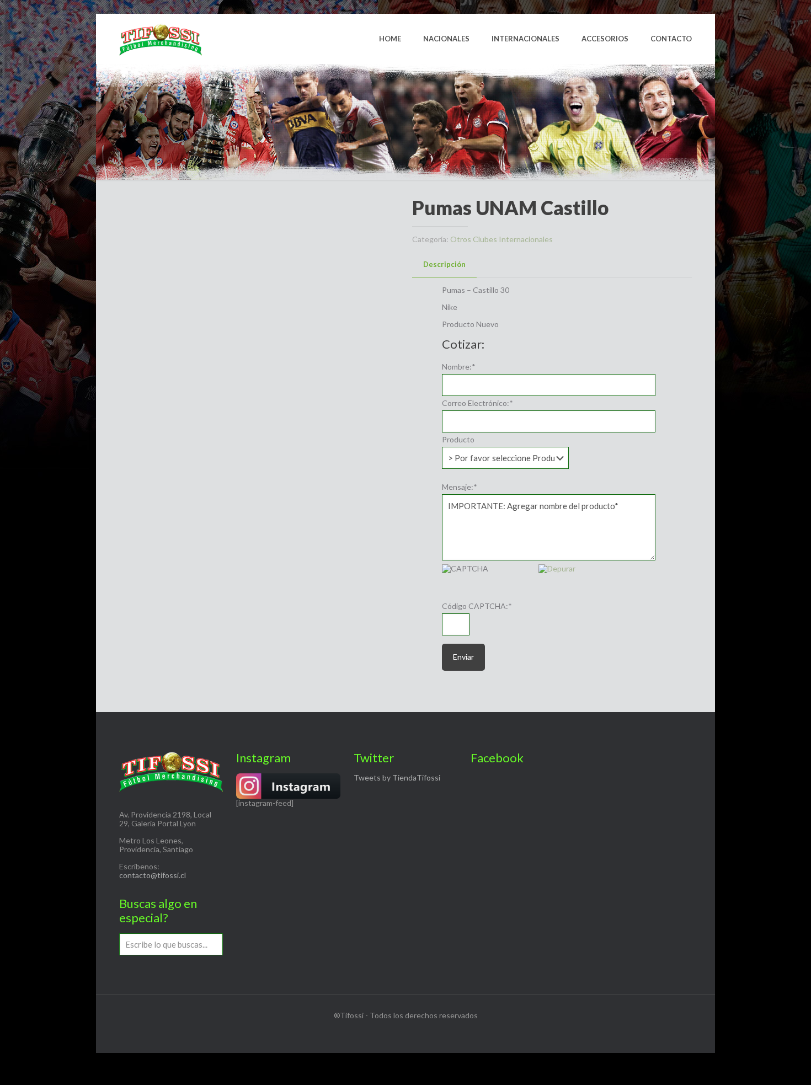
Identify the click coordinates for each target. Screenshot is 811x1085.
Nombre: (459, 366)
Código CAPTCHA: (477, 606)
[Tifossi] (160, 38)
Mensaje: (459, 487)
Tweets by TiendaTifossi (397, 777)
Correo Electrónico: (477, 403)
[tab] (444, 264)
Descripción (444, 264)
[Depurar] (556, 568)
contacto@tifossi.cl (152, 875)
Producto (458, 439)
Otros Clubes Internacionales (501, 239)
